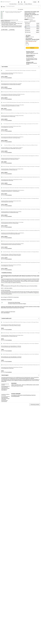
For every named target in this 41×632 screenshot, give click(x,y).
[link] (20, 303)
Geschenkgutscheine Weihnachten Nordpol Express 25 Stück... (12, 179)
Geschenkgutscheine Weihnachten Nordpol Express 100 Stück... (12, 367)
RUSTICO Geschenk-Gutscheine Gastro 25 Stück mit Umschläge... (12, 222)
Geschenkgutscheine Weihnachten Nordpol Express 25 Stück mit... (12, 136)
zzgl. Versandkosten (9, 77)
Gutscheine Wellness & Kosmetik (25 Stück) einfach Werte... (11, 200)
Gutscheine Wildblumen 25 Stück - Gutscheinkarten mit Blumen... (12, 147)
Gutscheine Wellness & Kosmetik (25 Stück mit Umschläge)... (11, 211)
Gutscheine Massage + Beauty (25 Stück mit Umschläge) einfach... (12, 335)
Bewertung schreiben (35, 404)
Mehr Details (5, 29)
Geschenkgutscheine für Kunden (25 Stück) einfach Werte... (11, 126)
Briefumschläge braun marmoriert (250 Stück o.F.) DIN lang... (11, 356)
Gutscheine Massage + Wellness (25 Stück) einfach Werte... (11, 254)
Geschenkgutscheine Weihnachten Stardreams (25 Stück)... (11, 264)
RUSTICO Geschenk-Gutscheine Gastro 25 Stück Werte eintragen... (12, 243)
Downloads (12, 29)
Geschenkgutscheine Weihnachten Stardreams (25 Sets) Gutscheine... (13, 94)
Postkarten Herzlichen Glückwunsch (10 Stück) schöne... (10, 158)
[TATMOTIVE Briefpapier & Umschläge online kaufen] (7, 1)
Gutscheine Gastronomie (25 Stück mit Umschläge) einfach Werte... (12, 115)
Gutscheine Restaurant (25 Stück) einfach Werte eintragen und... (12, 72)
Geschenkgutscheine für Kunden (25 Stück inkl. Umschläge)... (11, 83)
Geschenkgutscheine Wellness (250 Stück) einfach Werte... (11, 324)
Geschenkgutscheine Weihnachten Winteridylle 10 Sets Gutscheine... (13, 190)
